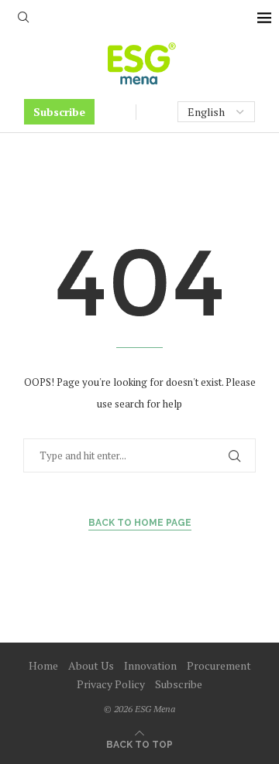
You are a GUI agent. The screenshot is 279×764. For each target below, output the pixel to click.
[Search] (23, 19)
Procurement (219, 665)
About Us (91, 665)
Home (43, 665)
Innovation (150, 665)
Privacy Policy (111, 684)
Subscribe (59, 111)
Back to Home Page (139, 522)
